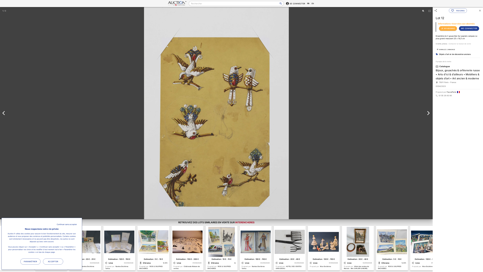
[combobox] (236, 3)
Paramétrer (30, 261)
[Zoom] (423, 11)
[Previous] (4, 113)
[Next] (428, 113)
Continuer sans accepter (67, 224)
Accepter (53, 261)
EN (313, 3)
